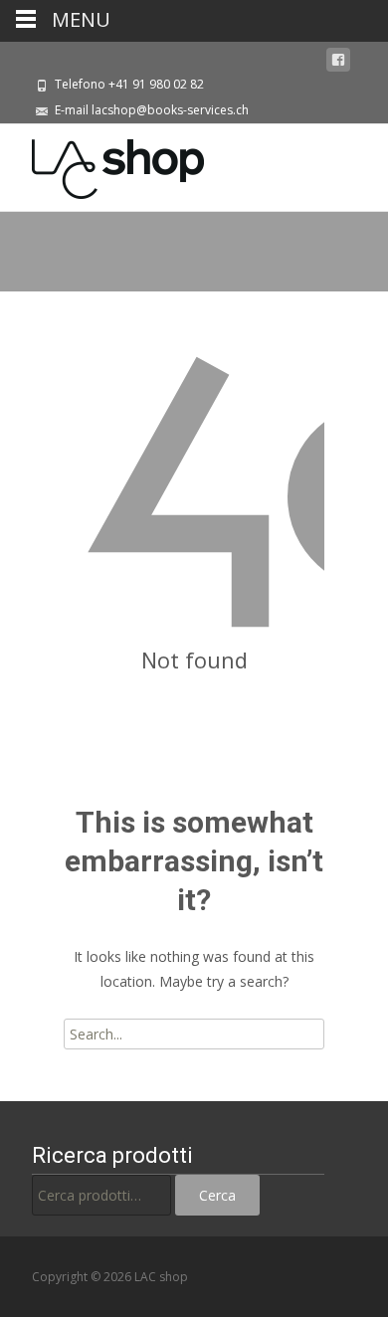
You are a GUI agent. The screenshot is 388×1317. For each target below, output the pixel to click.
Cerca (217, 1195)
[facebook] (338, 60)
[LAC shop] (102, 164)
